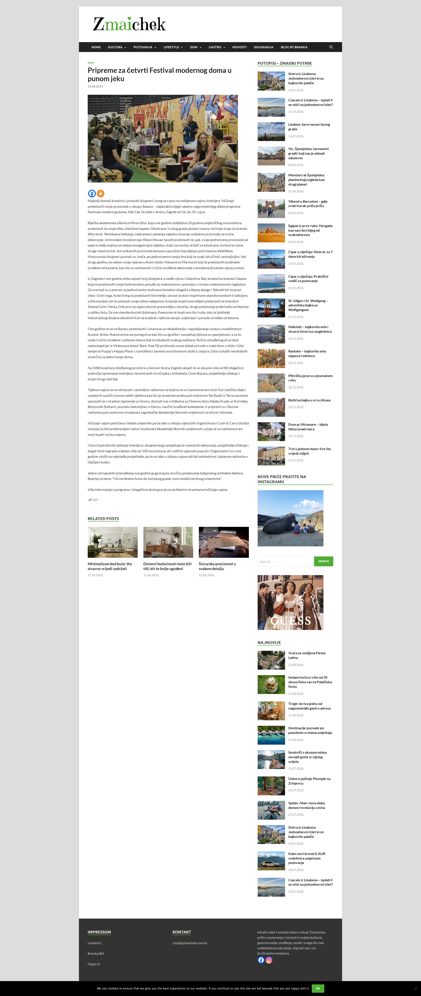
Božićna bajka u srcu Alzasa (309, 400)
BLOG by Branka (294, 47)
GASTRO (215, 47)
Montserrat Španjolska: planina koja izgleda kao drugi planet (306, 179)
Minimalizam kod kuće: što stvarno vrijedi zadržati (110, 566)
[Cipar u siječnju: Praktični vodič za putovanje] (271, 277)
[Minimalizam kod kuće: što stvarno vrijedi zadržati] (113, 544)
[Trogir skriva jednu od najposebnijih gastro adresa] (271, 704)
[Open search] (331, 47)
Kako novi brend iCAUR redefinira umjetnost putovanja (306, 858)
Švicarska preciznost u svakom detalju (217, 566)
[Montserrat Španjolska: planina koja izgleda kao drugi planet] (271, 175)
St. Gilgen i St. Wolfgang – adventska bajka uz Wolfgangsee (308, 305)
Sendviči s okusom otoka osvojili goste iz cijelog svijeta (307, 757)
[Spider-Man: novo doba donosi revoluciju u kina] (271, 803)
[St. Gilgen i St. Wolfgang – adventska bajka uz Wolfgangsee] (271, 301)
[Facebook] (92, 193)
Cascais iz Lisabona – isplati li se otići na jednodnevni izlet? (310, 102)
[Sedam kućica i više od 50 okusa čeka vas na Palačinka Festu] (271, 678)
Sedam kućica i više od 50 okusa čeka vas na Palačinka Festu (310, 681)
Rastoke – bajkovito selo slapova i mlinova (307, 353)
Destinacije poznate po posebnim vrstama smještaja (310, 730)
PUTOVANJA (143, 47)
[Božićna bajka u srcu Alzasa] (271, 400)
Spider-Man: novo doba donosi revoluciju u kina (306, 805)
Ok (318, 988)
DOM (194, 47)
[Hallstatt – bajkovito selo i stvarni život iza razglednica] (271, 327)
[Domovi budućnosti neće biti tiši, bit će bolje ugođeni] (168, 544)
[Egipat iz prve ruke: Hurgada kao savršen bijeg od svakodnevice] (271, 226)
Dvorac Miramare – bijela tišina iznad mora (308, 426)
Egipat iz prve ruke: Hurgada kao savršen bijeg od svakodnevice (310, 230)
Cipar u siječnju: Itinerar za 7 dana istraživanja (310, 254)
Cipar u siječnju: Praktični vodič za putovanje (308, 278)
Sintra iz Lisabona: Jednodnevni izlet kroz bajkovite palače (306, 78)
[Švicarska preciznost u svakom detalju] (224, 544)
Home (96, 47)
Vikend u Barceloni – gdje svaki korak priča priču (308, 203)
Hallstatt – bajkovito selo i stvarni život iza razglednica (310, 329)
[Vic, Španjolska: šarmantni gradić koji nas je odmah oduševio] (271, 149)
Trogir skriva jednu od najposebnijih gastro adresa (309, 705)
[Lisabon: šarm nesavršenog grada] (271, 125)
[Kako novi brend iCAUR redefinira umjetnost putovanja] (271, 854)
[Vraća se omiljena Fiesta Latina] (271, 653)
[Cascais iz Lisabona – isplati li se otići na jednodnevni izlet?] (271, 100)
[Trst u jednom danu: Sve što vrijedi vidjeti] (271, 449)
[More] (100, 193)
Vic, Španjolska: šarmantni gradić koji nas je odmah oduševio (308, 153)
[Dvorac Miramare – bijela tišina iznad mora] (271, 425)
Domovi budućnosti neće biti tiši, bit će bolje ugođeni (167, 566)
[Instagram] (269, 960)
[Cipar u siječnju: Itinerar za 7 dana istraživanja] (271, 252)
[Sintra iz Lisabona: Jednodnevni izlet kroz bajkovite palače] (271, 74)
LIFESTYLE (171, 47)
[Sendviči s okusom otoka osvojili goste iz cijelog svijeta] (271, 753)
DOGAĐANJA (263, 47)
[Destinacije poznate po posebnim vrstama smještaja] (271, 728)
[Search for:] (295, 561)
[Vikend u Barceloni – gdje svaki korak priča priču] (271, 202)
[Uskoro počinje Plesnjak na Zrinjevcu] (271, 779)
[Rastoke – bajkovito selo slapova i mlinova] (271, 351)
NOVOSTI (239, 47)
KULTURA (115, 47)
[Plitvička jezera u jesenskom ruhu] (271, 376)
